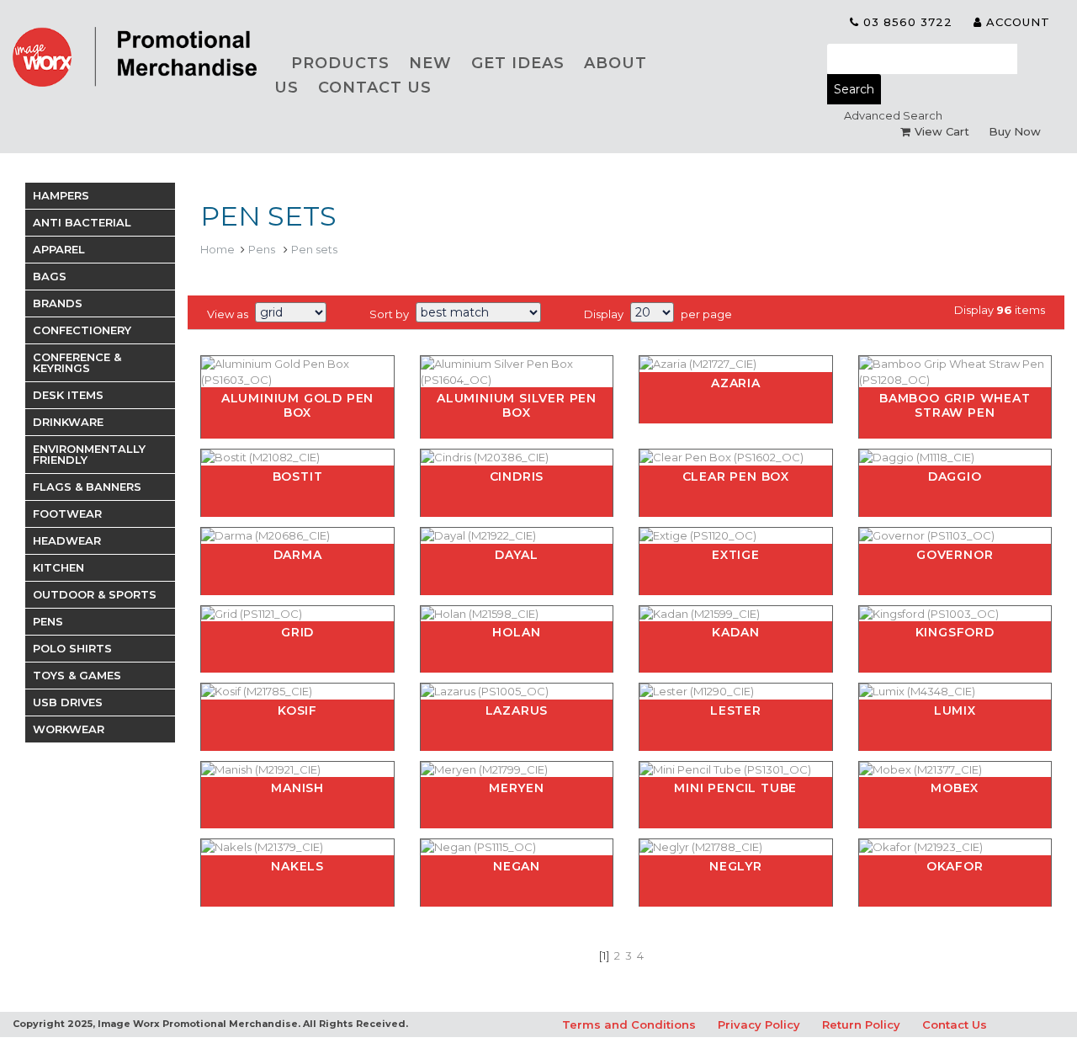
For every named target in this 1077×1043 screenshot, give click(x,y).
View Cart (942, 131)
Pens (263, 249)
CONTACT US (375, 87)
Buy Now (1015, 131)
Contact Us (954, 1024)
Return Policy (861, 1024)
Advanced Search (893, 115)
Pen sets (314, 249)
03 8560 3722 (905, 22)
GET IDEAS (518, 63)
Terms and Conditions (629, 1024)
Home (217, 249)
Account (1016, 22)
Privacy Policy (759, 1024)
